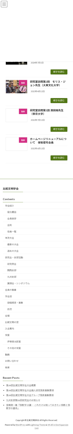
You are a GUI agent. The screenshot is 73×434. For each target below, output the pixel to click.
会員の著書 (10, 289)
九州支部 (11, 276)
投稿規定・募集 (15, 302)
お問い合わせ (12, 361)
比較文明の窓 (12, 322)
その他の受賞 (14, 348)
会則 (9, 225)
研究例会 (11, 263)
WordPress (21, 425)
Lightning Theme (37, 425)
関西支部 (11, 270)
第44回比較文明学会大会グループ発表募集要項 (30, 395)
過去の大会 (13, 251)
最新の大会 (13, 244)
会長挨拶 (11, 218)
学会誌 (8, 296)
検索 (7, 367)
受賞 (7, 335)
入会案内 (9, 328)
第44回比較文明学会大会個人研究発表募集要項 (30, 390)
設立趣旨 (11, 212)
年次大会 (9, 238)
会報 (7, 315)
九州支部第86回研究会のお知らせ (23, 400)
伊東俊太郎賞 (14, 341)
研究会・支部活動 (14, 257)
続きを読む (59, 71)
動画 (7, 354)
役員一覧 (11, 231)
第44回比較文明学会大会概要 (21, 385)
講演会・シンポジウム (18, 283)
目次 (9, 309)
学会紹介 (9, 205)
